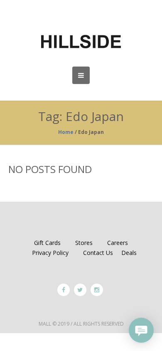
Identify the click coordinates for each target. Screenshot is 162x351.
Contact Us (98, 253)
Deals (129, 253)
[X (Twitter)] (80, 290)
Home (66, 132)
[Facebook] (63, 290)
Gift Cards (47, 243)
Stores (84, 243)
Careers (117, 243)
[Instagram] (97, 290)
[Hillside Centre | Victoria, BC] (81, 41)
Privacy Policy (50, 253)
